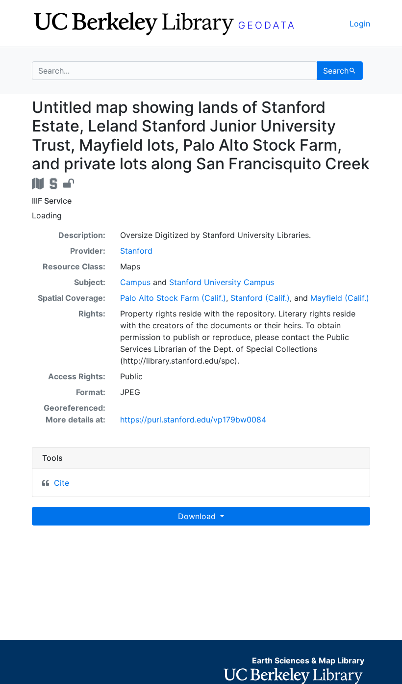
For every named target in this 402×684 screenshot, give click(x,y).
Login (360, 23)
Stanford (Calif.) (260, 298)
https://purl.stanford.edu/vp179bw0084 (193, 419)
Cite (61, 483)
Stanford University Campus (221, 282)
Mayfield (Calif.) (339, 298)
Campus (135, 282)
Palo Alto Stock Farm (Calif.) (173, 298)
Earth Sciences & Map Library (308, 660)
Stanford (136, 251)
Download (198, 516)
